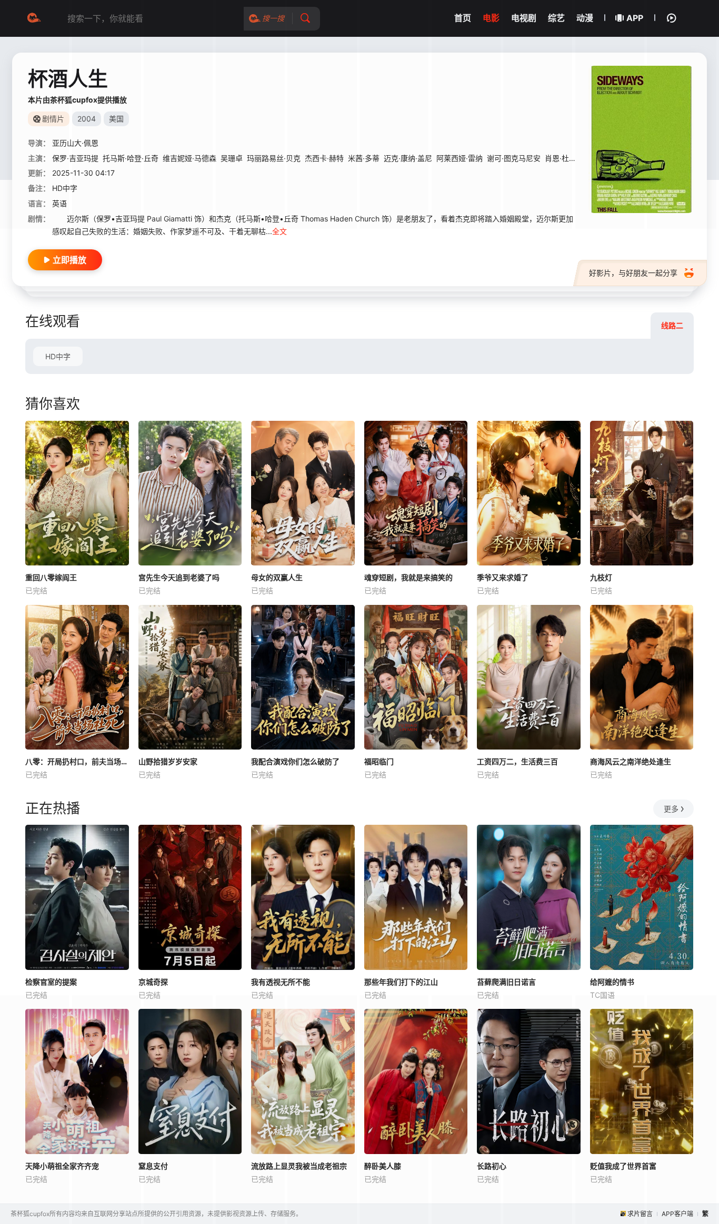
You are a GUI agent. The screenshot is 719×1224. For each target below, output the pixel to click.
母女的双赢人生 (277, 577)
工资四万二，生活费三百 (517, 761)
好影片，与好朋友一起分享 (633, 272)
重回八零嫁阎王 (51, 577)
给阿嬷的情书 (612, 981)
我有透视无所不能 (280, 981)
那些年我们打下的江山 (401, 981)
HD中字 (58, 356)
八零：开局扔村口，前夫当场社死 (77, 761)
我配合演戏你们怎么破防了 (295, 761)
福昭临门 (379, 761)
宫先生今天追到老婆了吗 (178, 577)
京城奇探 (153, 981)
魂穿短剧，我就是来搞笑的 (408, 577)
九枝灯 (601, 577)
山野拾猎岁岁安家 (167, 761)
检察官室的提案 (51, 981)
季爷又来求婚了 (502, 577)
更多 (671, 808)
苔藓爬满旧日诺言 (506, 981)
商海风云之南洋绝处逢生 (630, 761)
